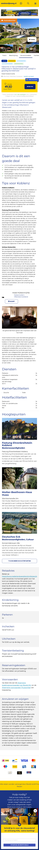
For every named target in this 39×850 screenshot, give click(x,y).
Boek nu (30, 86)
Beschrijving (13, 55)
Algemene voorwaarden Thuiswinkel (16, 688)
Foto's (4, 55)
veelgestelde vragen (23, 805)
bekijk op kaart (29, 76)
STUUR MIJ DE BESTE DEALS (19, 845)
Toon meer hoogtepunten (19, 561)
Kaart (12, 301)
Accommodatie (25, 55)
